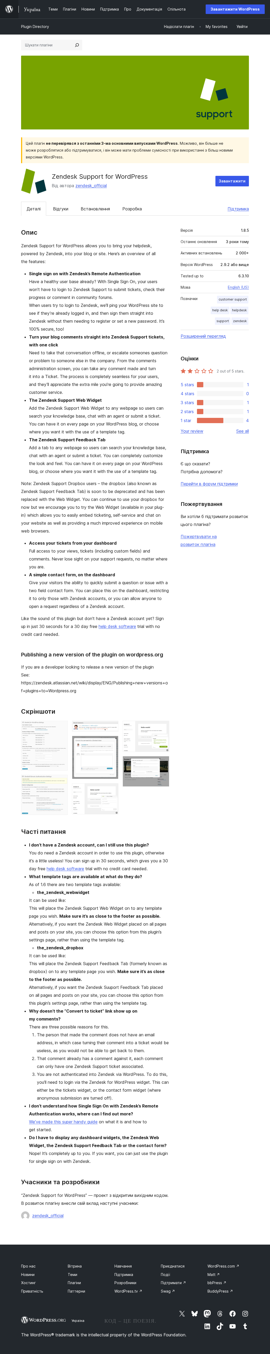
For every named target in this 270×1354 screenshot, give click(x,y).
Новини (28, 1274)
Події (165, 1274)
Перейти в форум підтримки (209, 483)
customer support (233, 299)
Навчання (123, 1266)
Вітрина (75, 1266)
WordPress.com (223, 1266)
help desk (220, 310)
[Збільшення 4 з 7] (111, 743)
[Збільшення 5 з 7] (111, 790)
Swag (168, 1291)
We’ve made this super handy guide (63, 1121)
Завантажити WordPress (235, 9)
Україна (77, 1320)
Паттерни (76, 1291)
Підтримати (173, 1282)
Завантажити (232, 181)
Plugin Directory (35, 26)
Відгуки (60, 208)
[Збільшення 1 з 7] (60, 728)
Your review (192, 431)
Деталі (34, 208)
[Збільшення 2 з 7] (60, 782)
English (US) (238, 287)
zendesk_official (91, 185)
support (222, 321)
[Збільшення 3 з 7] (111, 728)
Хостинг (28, 1282)
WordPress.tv (128, 1291)
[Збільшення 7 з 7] (162, 763)
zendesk (240, 321)
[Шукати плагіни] (77, 45)
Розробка (132, 208)
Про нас (28, 1266)
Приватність (32, 1291)
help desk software (117, 626)
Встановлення (95, 208)
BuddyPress (220, 1291)
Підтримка (238, 208)
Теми (72, 1274)
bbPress (217, 1282)
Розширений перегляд (203, 336)
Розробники (125, 1282)
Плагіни (74, 1282)
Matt (214, 1274)
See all (242, 431)
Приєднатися (173, 1266)
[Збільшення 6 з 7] (162, 728)
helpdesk (239, 310)
